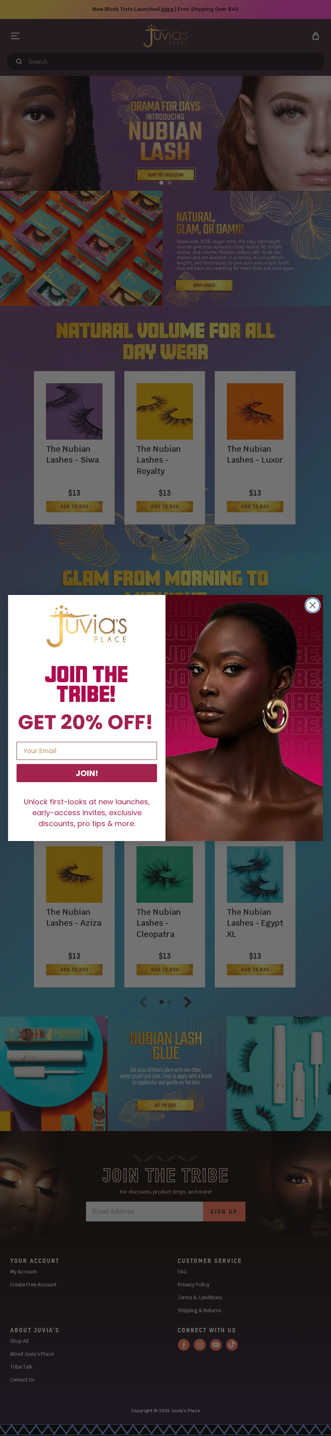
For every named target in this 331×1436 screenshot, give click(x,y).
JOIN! (86, 773)
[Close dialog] (313, 605)
